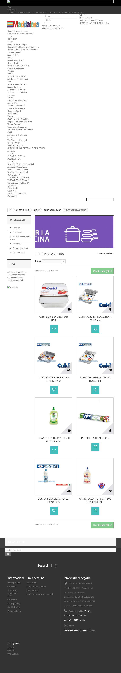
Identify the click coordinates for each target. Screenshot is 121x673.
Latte (9, 36)
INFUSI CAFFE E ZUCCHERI (20, 130)
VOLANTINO (13, 654)
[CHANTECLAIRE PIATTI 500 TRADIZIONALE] (95, 476)
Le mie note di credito (36, 586)
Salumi (10, 98)
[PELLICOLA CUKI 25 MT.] (95, 416)
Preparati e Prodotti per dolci (19, 122)
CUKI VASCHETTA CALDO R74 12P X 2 (54, 379)
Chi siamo (11, 196)
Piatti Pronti (12, 114)
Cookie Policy (13, 607)
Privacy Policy (14, 603)
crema (10, 277)
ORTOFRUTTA (13, 143)
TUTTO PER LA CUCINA (18, 177)
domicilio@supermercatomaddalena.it (80, 630)
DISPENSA (12, 39)
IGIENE (10, 153)
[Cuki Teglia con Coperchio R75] (54, 295)
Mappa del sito (14, 611)
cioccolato (19, 280)
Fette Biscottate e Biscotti (53, 28)
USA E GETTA (13, 175)
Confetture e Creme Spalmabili (20, 34)
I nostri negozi (18, 253)
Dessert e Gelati (14, 111)
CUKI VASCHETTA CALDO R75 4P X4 (95, 379)
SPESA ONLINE (86, 18)
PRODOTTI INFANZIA (17, 193)
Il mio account (35, 578)
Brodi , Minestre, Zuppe (17, 44)
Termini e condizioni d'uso (12, 593)
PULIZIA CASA (14, 159)
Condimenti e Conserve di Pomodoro (23, 47)
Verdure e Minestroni (16, 106)
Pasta (9, 58)
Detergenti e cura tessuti (17, 169)
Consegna (16, 228)
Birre (9, 82)
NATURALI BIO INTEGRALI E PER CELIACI (26, 148)
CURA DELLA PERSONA (18, 183)
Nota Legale (17, 232)
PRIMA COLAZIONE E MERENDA (94, 23)
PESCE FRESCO (15, 145)
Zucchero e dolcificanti (17, 135)
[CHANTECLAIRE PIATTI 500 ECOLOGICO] (54, 416)
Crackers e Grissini (15, 68)
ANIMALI (11, 151)
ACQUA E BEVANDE (16, 76)
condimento (18, 277)
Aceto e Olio (12, 55)
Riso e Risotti (13, 63)
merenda (21, 275)
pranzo (19, 272)
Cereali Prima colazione (17, 31)
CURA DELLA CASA (16, 156)
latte (24, 272)
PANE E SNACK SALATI (18, 66)
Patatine (10, 74)
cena (9, 275)
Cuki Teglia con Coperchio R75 (53, 319)
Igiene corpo (12, 185)
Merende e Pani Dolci (51, 26)
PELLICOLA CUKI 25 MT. (95, 438)
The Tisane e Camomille (17, 140)
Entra (9, 7)
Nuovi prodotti (14, 583)
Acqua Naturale (14, 87)
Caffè (9, 132)
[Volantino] (19, 287)
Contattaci (11, 10)
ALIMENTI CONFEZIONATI (91, 20)
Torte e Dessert (14, 124)
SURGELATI (12, 103)
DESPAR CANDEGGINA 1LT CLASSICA (54, 500)
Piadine (10, 71)
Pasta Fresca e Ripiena (17, 100)
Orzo (9, 137)
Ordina (38, 261)
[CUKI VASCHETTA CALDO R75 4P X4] (95, 355)
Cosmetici (11, 191)
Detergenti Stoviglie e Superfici (20, 164)
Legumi (10, 42)
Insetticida (11, 161)
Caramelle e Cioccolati (17, 127)
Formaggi (11, 95)
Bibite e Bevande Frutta (17, 84)
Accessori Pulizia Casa (17, 167)
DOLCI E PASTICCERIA (17, 119)
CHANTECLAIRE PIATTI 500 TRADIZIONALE (95, 500)
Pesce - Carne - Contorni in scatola (22, 50)
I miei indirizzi (32, 590)
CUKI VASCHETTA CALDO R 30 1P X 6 (95, 319)
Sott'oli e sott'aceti (15, 60)
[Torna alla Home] (10, 210)
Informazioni (17, 219)
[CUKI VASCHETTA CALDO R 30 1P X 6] (95, 295)
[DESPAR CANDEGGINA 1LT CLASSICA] (54, 476)
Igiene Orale (12, 188)
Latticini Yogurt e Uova (17, 92)
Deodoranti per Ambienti (17, 172)
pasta (14, 275)
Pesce (10, 116)
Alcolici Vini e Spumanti (17, 79)
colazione (11, 272)
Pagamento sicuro (20, 248)
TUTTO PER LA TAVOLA (18, 180)
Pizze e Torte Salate (16, 108)
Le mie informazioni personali (39, 594)
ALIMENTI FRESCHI (16, 90)
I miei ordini (31, 583)
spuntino (11, 280)
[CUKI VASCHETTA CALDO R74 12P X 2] (54, 355)
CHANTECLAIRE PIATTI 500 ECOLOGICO (54, 440)
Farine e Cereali (14, 52)
